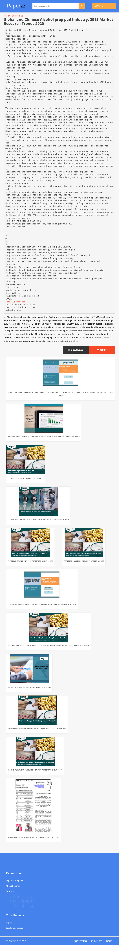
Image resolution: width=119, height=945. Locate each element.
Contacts (10, 891)
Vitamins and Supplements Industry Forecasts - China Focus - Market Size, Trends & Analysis (48, 646)
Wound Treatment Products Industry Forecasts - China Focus (35, 770)
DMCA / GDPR (96, 941)
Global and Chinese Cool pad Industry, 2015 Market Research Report (38, 519)
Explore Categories (14, 880)
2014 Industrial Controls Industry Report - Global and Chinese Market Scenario (44, 437)
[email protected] (15, 302)
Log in (9, 922)
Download (76, 350)
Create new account (15, 927)
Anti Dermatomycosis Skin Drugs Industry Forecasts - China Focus (37, 728)
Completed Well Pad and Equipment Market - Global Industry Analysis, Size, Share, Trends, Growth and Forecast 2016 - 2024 (60, 393)
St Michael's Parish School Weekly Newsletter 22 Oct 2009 (34, 837)
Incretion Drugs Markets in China (26, 478)
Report (103, 350)
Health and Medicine (13, 15)
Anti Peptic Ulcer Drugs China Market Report (84, 561)
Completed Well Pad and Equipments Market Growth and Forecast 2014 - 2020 (42, 604)
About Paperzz (13, 885)
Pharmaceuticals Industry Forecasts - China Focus (30, 561)
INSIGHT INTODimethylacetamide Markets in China (29, 687)
